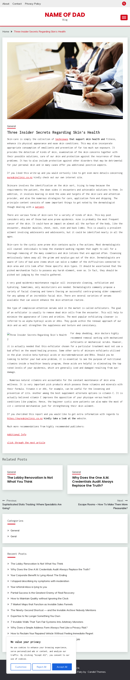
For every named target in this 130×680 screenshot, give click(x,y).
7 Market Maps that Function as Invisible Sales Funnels (42, 604)
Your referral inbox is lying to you (29, 586)
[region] (41, 655)
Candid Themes (97, 671)
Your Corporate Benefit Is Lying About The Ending (39, 575)
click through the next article (26, 442)
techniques (61, 139)
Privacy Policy (33, 3)
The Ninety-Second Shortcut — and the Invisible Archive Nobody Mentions (53, 610)
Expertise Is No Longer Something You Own (35, 616)
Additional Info (16, 434)
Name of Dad (65, 15)
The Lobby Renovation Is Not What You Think (30, 479)
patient (39, 207)
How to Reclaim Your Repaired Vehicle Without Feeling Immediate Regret (52, 633)
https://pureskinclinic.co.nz (25, 418)
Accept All (62, 666)
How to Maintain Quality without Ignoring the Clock (39, 598)
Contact (17, 3)
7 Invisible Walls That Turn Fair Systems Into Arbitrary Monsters (47, 621)
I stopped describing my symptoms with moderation (40, 581)
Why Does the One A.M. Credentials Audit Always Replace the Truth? (92, 481)
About (5, 3)
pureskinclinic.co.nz (19, 177)
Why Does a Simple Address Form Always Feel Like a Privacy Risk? (49, 627)
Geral (13, 536)
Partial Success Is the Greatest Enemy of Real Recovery (43, 592)
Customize (20, 666)
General (11, 126)
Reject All (41, 666)
